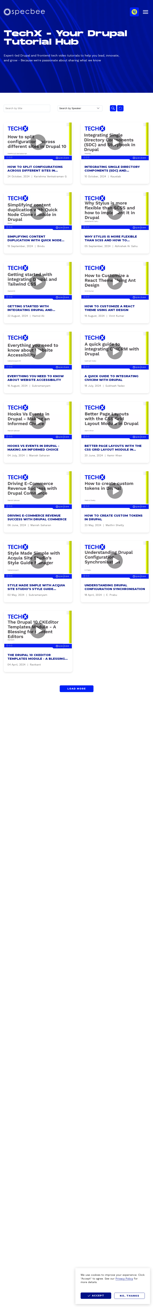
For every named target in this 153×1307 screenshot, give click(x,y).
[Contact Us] (134, 11)
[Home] (24, 11)
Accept (98, 1295)
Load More (76, 688)
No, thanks (129, 1295)
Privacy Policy (124, 1278)
